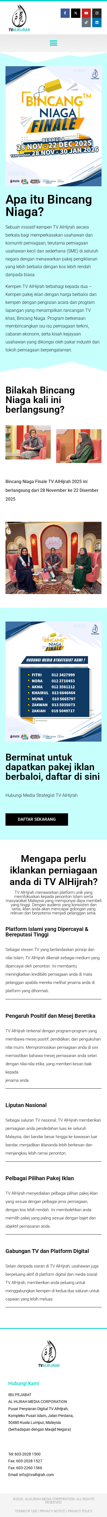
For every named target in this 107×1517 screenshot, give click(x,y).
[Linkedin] (97, 22)
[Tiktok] (86, 22)
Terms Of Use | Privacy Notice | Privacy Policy (53, 1511)
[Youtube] (86, 13)
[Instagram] (97, 13)
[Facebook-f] (65, 13)
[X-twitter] (75, 13)
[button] (53, 43)
